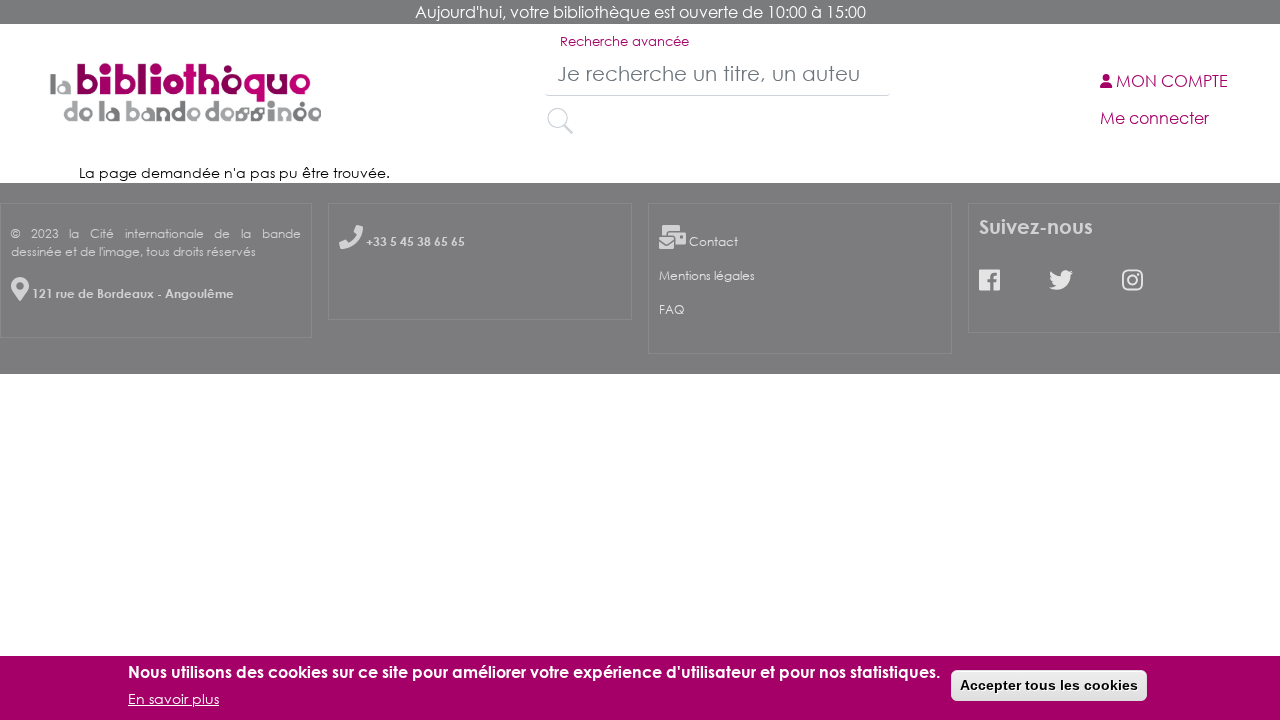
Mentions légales (707, 275)
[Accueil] (183, 92)
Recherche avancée (624, 41)
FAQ (671, 309)
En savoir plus (173, 698)
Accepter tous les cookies (1049, 685)
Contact (713, 241)
